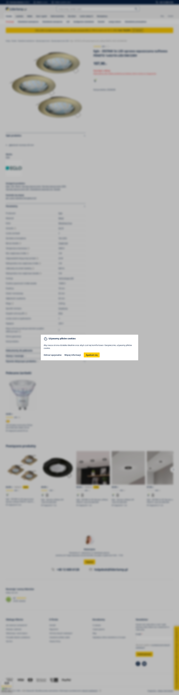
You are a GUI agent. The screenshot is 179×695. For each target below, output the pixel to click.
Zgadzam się (92, 355)
